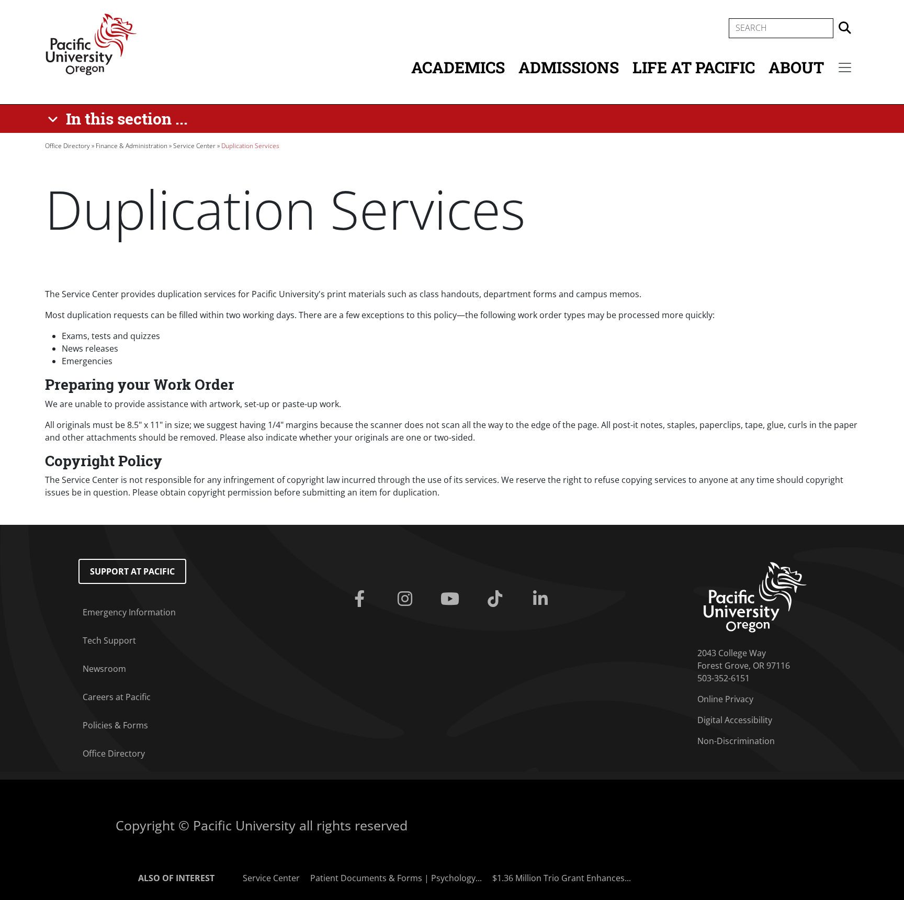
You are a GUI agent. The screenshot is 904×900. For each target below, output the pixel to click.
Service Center (194, 145)
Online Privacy (725, 699)
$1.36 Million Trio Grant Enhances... (561, 878)
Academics (458, 67)
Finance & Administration (131, 145)
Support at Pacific (132, 571)
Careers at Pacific (117, 697)
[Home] (91, 43)
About (796, 67)
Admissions (568, 67)
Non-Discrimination (736, 741)
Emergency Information (129, 612)
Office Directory (67, 145)
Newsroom (104, 668)
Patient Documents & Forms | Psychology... (396, 878)
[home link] (755, 596)
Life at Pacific (693, 67)
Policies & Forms (115, 725)
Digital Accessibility (734, 720)
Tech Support (109, 640)
